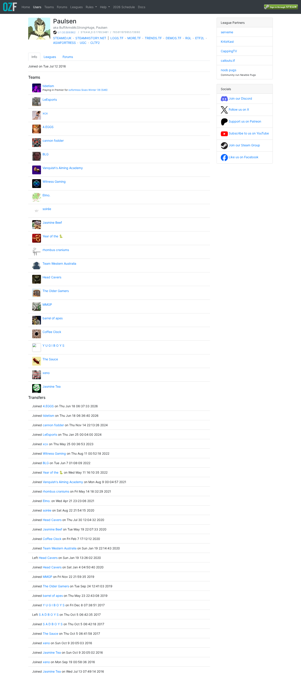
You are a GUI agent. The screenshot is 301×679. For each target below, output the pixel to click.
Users (37, 7)
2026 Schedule (124, 7)
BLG (45, 154)
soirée (47, 209)
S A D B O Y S (49, 614)
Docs (141, 7)
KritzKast (227, 41)
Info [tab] (34, 57)
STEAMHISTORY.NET (90, 38)
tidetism (48, 86)
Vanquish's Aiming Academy (63, 168)
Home (26, 7)
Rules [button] (90, 7)
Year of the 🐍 (53, 236)
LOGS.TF (116, 38)
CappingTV (229, 51)
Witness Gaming (54, 181)
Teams (49, 7)
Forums (62, 7)
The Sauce (50, 359)
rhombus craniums (56, 250)
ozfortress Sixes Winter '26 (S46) (88, 89)
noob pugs (228, 70)
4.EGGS (48, 127)
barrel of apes (53, 318)
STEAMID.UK (62, 38)
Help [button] (104, 7)
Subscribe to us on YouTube (248, 133)
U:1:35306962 (67, 32)
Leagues (76, 7)
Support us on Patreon (244, 121)
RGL (188, 38)
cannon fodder (53, 140)
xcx (45, 113)
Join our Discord (240, 98)
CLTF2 (95, 43)
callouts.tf (228, 60)
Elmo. (46, 195)
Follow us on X (238, 109)
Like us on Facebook (243, 157)
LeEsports (50, 99)
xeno (46, 373)
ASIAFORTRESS (64, 43)
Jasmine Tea (52, 386)
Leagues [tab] (50, 57)
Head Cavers (52, 277)
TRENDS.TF (153, 38)
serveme (227, 32)
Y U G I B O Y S (53, 345)
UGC (83, 43)
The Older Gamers (56, 291)
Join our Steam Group (244, 145)
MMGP (47, 304)
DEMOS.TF (173, 38)
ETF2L (199, 38)
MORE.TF (134, 38)
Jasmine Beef (52, 222)
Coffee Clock (52, 332)
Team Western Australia (59, 263)
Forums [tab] (68, 57)
